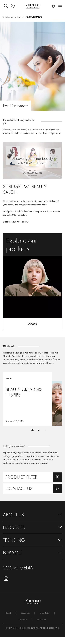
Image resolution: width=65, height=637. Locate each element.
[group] (32, 403)
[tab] (32, 430)
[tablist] (32, 430)
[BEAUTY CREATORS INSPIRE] (32, 399)
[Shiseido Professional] (32, 6)
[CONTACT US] (32, 488)
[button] (32, 514)
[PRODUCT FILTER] (32, 477)
